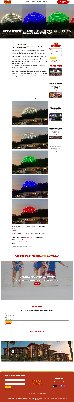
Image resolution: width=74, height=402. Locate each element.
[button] (70, 2)
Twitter (26, 242)
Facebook (19, 242)
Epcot (29, 46)
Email (51, 53)
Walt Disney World (21, 47)
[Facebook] (61, 386)
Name (51, 49)
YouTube (30, 246)
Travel (39, 1)
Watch (33, 1)
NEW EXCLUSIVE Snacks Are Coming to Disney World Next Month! (55, 107)
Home (27, 1)
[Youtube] (59, 386)
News (40, 46)
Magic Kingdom (34, 46)
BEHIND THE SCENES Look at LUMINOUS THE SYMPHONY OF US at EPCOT (55, 130)
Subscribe (45, 1)
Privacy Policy (32, 393)
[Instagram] (64, 386)
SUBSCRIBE (14, 231)
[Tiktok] (54, 386)
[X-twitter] (56, 386)
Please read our (55, 61)
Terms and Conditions (41, 393)
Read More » (56, 90)
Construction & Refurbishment (20, 46)
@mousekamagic (28, 237)
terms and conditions (55, 61)
